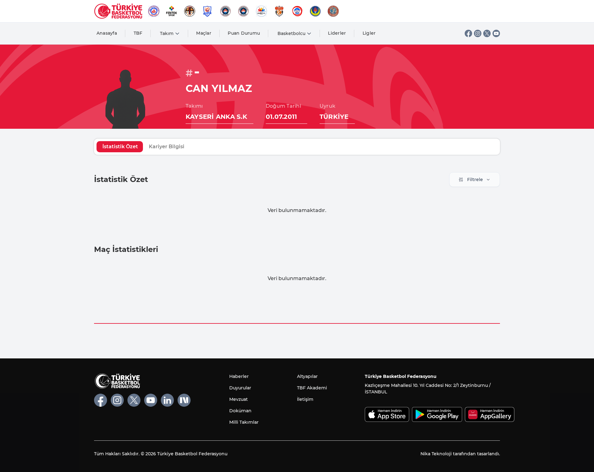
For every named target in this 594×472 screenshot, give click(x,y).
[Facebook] (468, 33)
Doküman (240, 411)
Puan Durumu (244, 33)
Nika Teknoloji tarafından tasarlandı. (460, 454)
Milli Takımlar (244, 422)
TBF (138, 33)
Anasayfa (107, 33)
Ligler (369, 33)
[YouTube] (496, 33)
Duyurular (240, 388)
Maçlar (203, 33)
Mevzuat (238, 399)
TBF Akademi (312, 388)
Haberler (239, 376)
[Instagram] (477, 33)
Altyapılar (307, 376)
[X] (487, 33)
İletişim (305, 399)
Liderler (337, 33)
